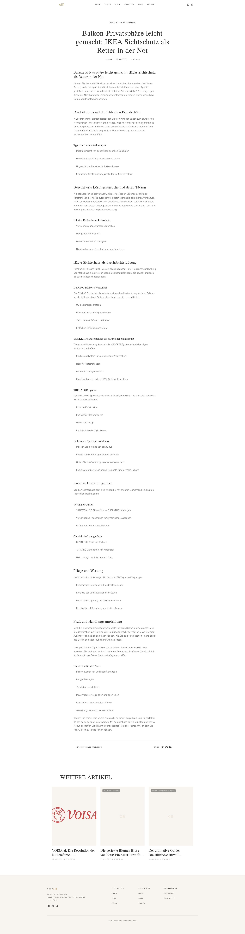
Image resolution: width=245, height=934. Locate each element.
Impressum (168, 893)
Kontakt (151, 4)
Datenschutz (169, 898)
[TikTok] (57, 906)
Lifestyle (129, 4)
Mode (117, 4)
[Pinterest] (192, 5)
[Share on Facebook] (166, 747)
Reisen (108, 4)
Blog (140, 4)
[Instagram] (188, 5)
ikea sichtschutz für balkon (122, 22)
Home (97, 4)
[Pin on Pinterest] (170, 747)
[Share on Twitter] (163, 747)
